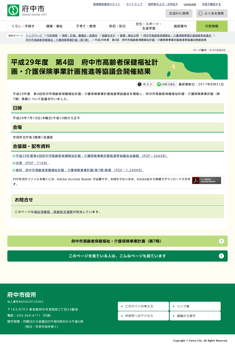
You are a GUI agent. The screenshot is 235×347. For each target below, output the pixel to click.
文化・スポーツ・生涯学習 (149, 26)
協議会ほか (108, 35)
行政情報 (211, 26)
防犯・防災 (117, 26)
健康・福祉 (54, 26)
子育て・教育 (86, 26)
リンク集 (183, 306)
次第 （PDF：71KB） (32, 162)
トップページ (34, 35)
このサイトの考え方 (139, 306)
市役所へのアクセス (139, 315)
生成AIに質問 (179, 13)
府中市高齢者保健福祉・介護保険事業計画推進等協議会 (177, 35)
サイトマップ (134, 4)
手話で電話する (211, 4)
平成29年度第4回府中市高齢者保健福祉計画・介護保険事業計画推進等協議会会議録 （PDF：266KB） (92, 155)
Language (190, 4)
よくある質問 (214, 13)
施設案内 (180, 26)
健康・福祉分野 (129, 35)
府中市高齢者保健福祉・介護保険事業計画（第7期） (58, 40)
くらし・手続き (23, 26)
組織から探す (186, 315)
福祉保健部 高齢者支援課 (53, 211)
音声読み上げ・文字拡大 (163, 4)
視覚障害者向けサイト (106, 4)
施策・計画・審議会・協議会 (79, 35)
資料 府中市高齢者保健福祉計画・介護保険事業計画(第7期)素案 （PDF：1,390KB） (80, 170)
